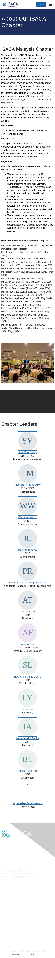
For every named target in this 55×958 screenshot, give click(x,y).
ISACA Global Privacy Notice (16, 939)
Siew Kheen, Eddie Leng (27, 676)
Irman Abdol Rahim (27, 738)
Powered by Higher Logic (27, 954)
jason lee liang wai (27, 549)
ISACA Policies (9, 933)
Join (4, 898)
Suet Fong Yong (27, 452)
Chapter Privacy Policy (13, 943)
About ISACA (8, 927)
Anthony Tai (27, 611)
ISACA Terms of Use (12, 936)
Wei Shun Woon (27, 517)
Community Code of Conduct (16, 930)
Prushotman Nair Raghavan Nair (28, 582)
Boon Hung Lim (27, 770)
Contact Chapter (10, 881)
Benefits (6, 902)
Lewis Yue (27, 709)
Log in (41, 4)
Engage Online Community (15, 852)
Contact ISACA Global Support (17, 909)
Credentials (8, 904)
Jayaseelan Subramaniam (28, 803)
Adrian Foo (27, 644)
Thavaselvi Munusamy (28, 484)
